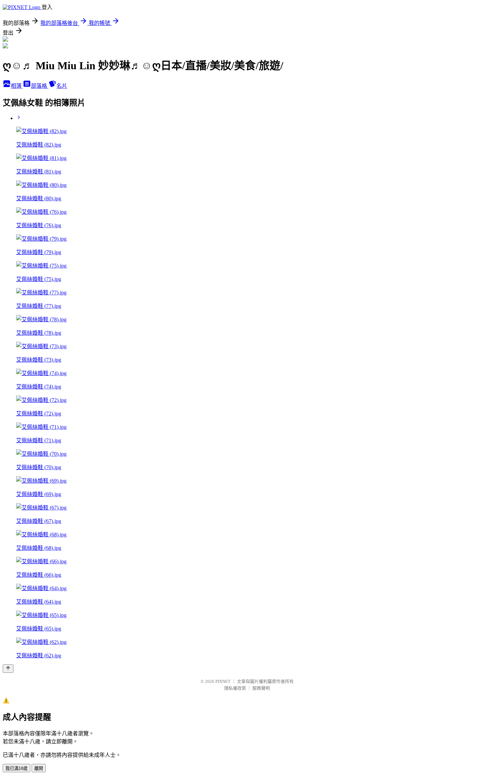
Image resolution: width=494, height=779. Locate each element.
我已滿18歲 (16, 768)
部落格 (39, 86)
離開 (38, 768)
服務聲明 (261, 688)
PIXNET (223, 681)
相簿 (17, 86)
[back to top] (8, 668)
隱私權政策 (235, 688)
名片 (61, 86)
